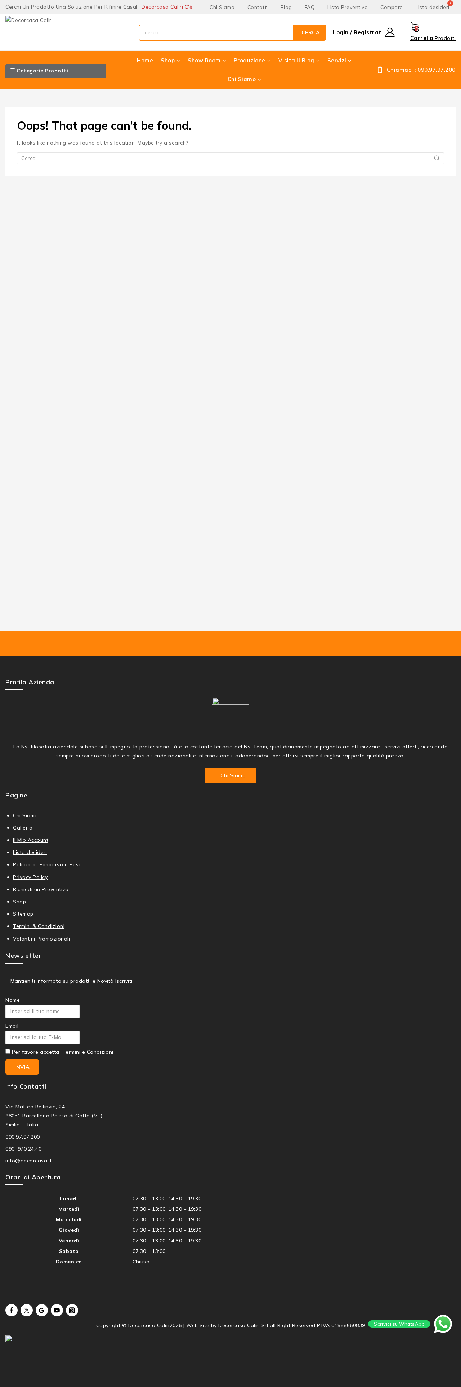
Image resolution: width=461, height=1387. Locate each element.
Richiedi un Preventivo (40, 889)
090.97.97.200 (22, 1137)
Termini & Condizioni (38, 926)
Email (12, 1026)
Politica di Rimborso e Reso (47, 864)
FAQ (310, 7)
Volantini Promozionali (41, 938)
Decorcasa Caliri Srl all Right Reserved (266, 1325)
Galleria (22, 827)
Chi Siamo (222, 7)
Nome (12, 1000)
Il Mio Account (30, 840)
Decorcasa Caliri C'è (167, 7)
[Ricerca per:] (230, 158)
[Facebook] (11, 1310)
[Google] (42, 1310)
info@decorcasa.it (28, 1160)
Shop (19, 901)
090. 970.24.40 (23, 1149)
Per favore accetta (61, 1052)
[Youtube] (57, 1310)
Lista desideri (30, 852)
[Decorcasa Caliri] (68, 32)
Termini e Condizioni (88, 1052)
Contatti (257, 7)
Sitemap (23, 914)
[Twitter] (27, 1310)
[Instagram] (72, 1310)
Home (145, 60)
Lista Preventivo (347, 7)
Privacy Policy (30, 877)
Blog (286, 7)
